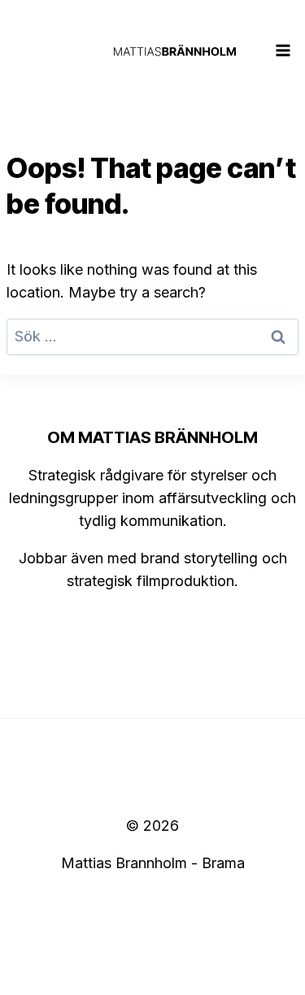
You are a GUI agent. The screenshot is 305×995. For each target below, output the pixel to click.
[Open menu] (283, 50)
